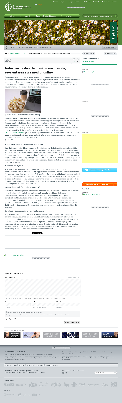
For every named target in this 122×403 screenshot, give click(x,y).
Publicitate (96, 2)
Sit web (58, 304)
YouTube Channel (87, 189)
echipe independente (26, 354)
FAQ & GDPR (87, 2)
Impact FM (56, 385)
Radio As (113, 385)
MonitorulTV (21, 385)
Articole (24, 53)
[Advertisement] (100, 148)
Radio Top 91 (82, 385)
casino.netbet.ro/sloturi (14, 133)
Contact (114, 2)
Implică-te (78, 2)
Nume (7, 304)
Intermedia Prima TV (66, 385)
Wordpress (10, 395)
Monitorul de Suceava (9, 385)
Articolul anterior (89, 53)
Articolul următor (110, 53)
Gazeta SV (43, 385)
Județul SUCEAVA (18, 7)
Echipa (71, 2)
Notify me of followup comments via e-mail (20, 319)
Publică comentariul (72, 323)
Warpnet (93, 385)
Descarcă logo (106, 2)
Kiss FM (74, 385)
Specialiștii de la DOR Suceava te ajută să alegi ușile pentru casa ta (30, 48)
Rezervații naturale (88, 61)
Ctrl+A (64, 373)
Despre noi (63, 2)
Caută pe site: (95, 372)
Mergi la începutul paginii (61, 347)
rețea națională (38, 356)
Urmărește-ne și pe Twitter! (100, 170)
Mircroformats (24, 395)
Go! (115, 16)
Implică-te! (21, 365)
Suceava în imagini (109, 47)
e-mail (38, 304)
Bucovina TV (33, 385)
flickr (36, 395)
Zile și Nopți (105, 385)
